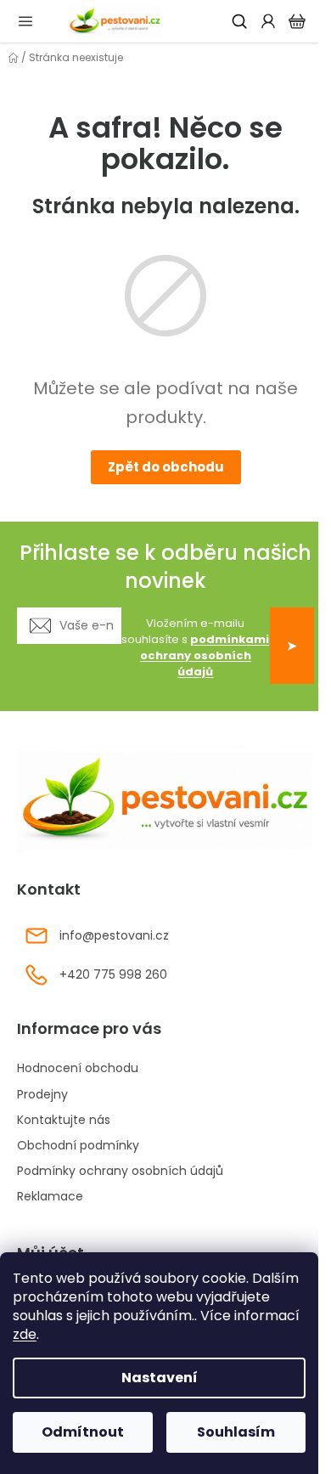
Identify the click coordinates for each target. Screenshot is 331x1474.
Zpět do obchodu (166, 467)
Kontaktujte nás (63, 1119)
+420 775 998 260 (113, 974)
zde (24, 1334)
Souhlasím (236, 1432)
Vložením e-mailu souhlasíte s (195, 648)
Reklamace (50, 1196)
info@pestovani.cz (114, 935)
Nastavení (159, 1377)
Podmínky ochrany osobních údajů (120, 1170)
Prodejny (42, 1094)
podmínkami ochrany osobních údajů (205, 655)
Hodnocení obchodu (77, 1067)
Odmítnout (83, 1432)
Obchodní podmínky (78, 1145)
